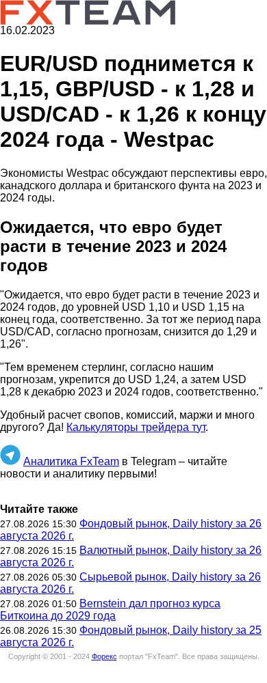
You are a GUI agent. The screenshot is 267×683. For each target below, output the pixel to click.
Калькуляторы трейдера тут (135, 427)
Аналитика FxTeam (71, 461)
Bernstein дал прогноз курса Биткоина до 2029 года (110, 610)
